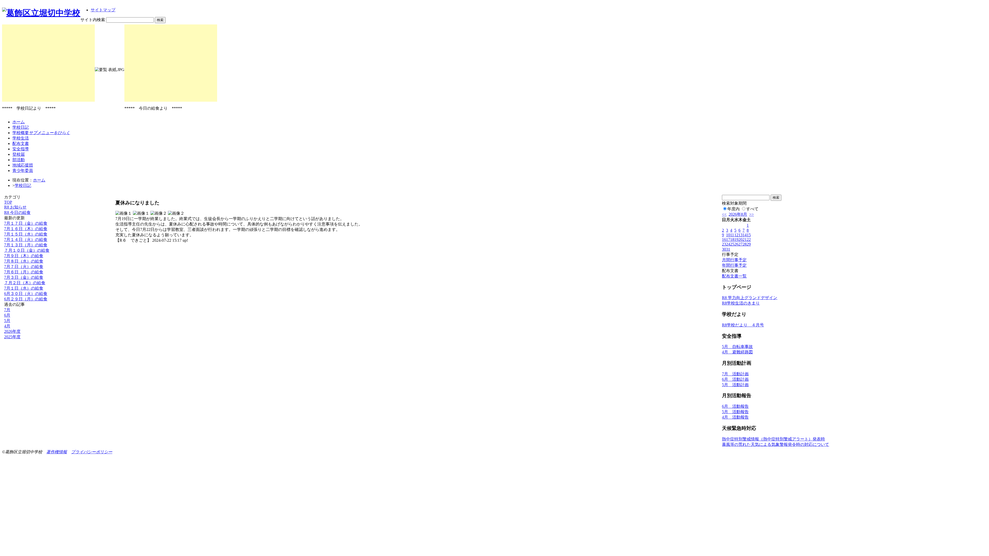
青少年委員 (22, 170)
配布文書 (20, 143)
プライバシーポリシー (91, 452)
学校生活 (20, 138)
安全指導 (20, 149)
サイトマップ (103, 10)
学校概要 (41, 133)
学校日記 (20, 127)
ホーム (18, 122)
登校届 (18, 154)
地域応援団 (22, 165)
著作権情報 (56, 452)
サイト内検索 (92, 20)
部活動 (18, 160)
